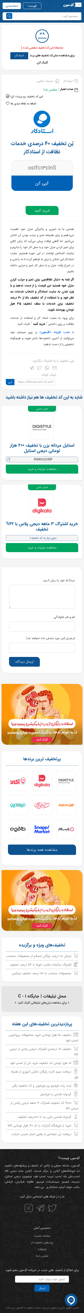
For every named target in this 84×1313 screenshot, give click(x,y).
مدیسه (76, 1182)
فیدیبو (40, 1182)
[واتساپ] (47, 369)
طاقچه (29, 1182)
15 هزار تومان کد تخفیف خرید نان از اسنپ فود (40, 1063)
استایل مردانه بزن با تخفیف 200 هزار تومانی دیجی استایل (42, 448)
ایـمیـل (50, 638)
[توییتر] (39, 369)
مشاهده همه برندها (42, 850)
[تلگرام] (32, 369)
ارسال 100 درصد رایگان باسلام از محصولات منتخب (38, 956)
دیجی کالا (11, 1171)
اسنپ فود (39, 1176)
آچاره (62, 1187)
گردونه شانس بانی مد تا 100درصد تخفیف (44, 1117)
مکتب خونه (73, 1187)
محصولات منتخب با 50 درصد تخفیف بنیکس (41, 973)
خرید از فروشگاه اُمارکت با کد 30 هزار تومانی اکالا (39, 1125)
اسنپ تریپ (55, 1176)
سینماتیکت (53, 1182)
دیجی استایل (12, 1176)
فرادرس (20, 1182)
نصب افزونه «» (54, 332)
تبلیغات (42, 1249)
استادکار (19, 55)
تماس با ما (42, 1255)
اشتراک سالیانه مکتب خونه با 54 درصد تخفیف (40, 964)
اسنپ (76, 1176)
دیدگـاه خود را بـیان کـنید (59, 580)
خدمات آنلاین (45, 81)
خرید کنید (42, 210)
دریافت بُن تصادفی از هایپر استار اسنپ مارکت (41, 1134)
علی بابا (68, 1176)
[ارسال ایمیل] (54, 369)
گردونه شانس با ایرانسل (55, 1094)
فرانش (8, 1182)
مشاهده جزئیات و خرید (42, 469)
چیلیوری (27, 1176)
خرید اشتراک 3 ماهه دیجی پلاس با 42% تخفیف (42, 526)
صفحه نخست (42, 1235)
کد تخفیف (36, 1165)
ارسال (42, 1288)
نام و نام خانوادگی (64, 617)
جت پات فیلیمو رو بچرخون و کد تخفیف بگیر (41, 1085)
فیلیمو (65, 1182)
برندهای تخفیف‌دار (42, 1242)
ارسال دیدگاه (24, 661)
